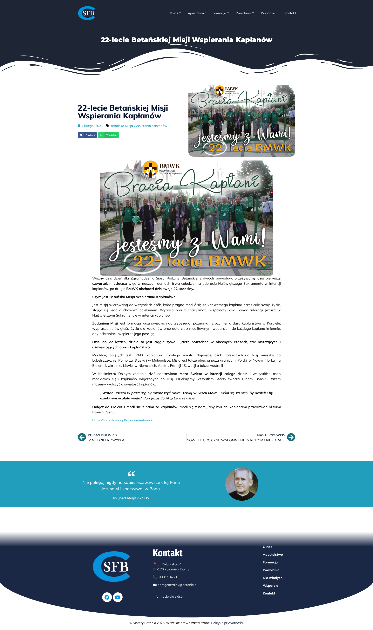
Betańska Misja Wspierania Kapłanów (138, 126)
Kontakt (290, 13)
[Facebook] (107, 597)
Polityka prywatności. (227, 623)
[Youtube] (118, 597)
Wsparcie (268, 13)
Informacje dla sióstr (168, 596)
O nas (174, 13)
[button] (87, 135)
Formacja (219, 13)
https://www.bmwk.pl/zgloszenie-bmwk (122, 420)
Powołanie (243, 13)
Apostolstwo (197, 13)
